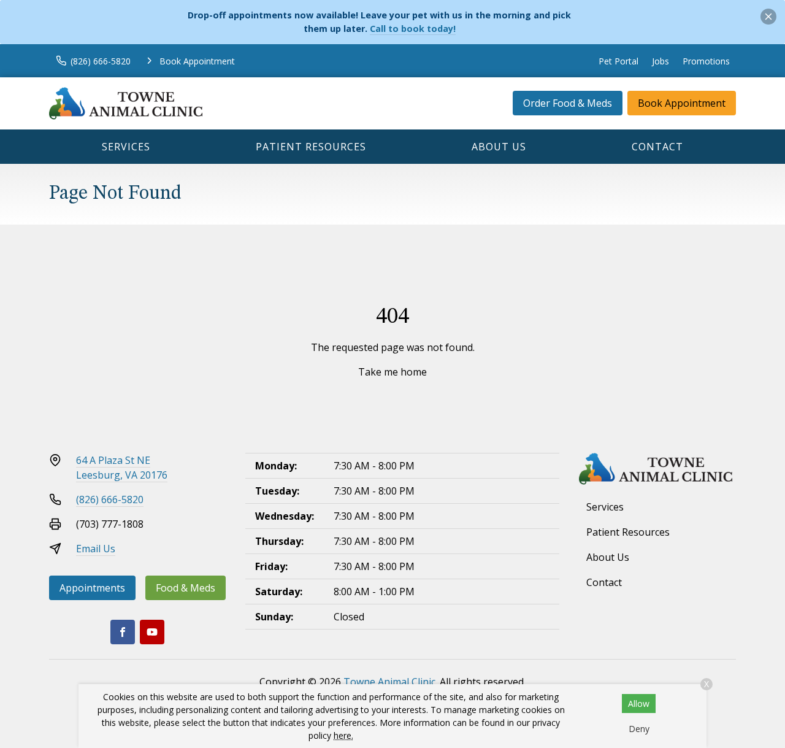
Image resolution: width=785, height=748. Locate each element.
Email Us (95, 548)
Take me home (392, 372)
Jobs (660, 61)
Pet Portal (618, 61)
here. (343, 735)
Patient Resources (311, 146)
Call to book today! (413, 28)
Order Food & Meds (567, 103)
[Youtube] (152, 632)
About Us (499, 146)
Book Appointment (682, 103)
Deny (639, 729)
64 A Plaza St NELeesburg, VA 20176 (121, 467)
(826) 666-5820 (110, 499)
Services (126, 146)
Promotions (706, 61)
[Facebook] (122, 632)
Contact (657, 146)
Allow (638, 703)
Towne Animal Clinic (389, 681)
